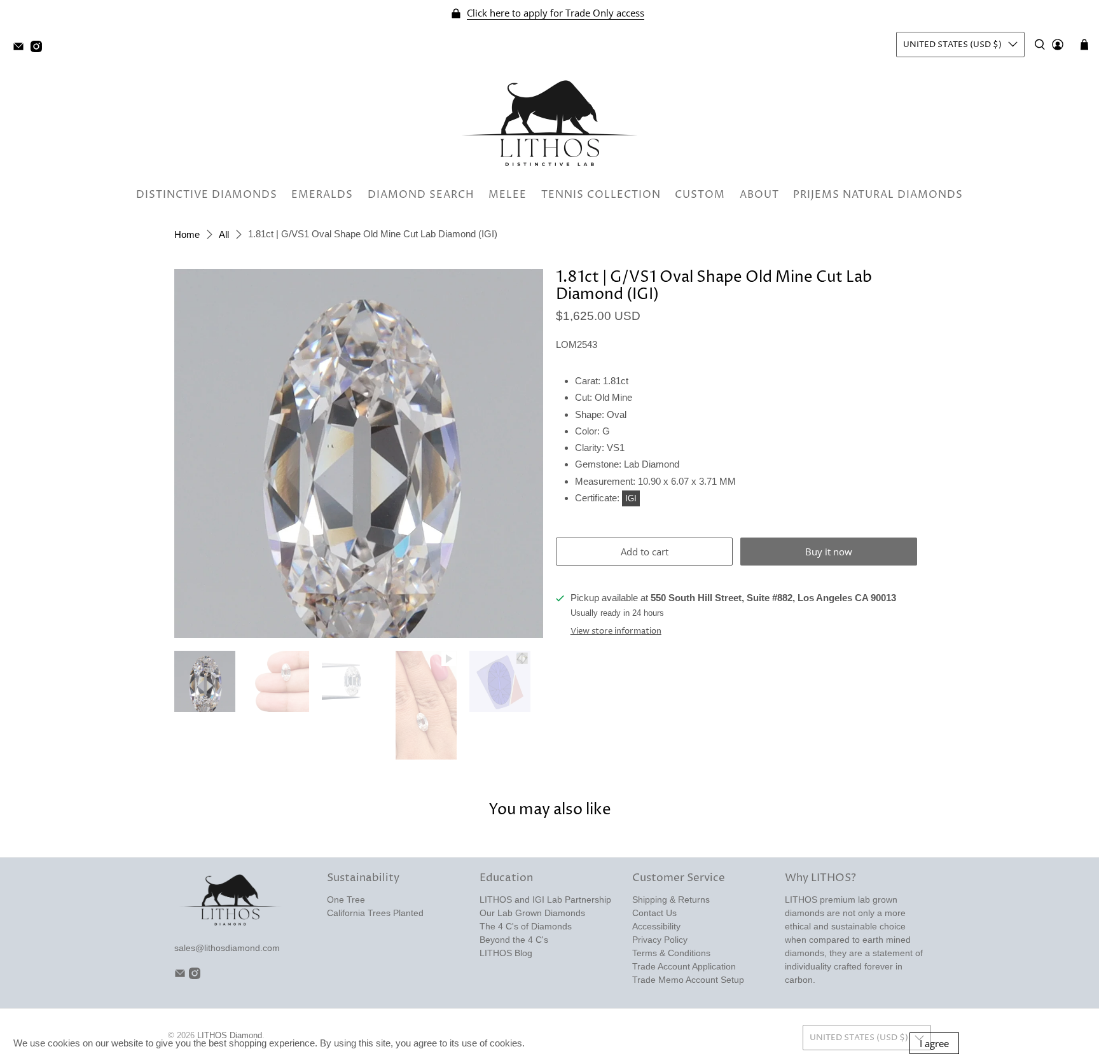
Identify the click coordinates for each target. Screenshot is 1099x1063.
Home (187, 234)
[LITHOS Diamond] (549, 123)
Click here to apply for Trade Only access (555, 13)
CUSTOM (700, 195)
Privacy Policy (660, 939)
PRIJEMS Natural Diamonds (878, 195)
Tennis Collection (601, 195)
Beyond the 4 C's (514, 939)
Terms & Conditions (671, 953)
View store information (615, 631)
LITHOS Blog (506, 953)
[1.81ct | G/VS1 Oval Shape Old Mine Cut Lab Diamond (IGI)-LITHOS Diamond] (358, 453)
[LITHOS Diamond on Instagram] (39, 49)
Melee (507, 195)
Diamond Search (421, 195)
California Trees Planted (375, 913)
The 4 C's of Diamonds (526, 926)
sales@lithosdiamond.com (227, 948)
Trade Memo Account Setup (688, 980)
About (759, 195)
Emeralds (322, 195)
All (224, 234)
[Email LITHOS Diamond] (22, 49)
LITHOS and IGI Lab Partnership (545, 899)
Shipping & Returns (671, 899)
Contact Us (654, 913)
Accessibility (656, 926)
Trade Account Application (684, 966)
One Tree (346, 899)
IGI (631, 498)
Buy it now (828, 551)
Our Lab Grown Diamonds (532, 913)
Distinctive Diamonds (206, 195)
